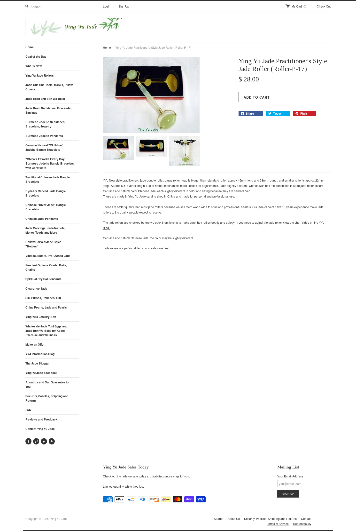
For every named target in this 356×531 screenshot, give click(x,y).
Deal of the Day (35, 56)
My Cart (299, 6)
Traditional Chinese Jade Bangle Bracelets (47, 179)
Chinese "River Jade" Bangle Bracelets (45, 207)
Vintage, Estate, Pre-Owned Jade (47, 256)
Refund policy (302, 524)
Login (106, 6)
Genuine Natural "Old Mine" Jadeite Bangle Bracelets (44, 147)
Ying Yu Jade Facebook (41, 373)
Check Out (324, 6)
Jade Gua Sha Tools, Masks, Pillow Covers (49, 87)
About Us (234, 518)
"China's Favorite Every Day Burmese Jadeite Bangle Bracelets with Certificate (49, 163)
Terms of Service (278, 524)
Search (218, 518)
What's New (33, 66)
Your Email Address (290, 476)
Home (29, 47)
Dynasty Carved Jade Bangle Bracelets (45, 193)
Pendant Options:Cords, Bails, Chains (46, 267)
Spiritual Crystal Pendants (43, 279)
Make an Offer (35, 344)
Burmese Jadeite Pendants (44, 136)
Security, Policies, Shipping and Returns (46, 398)
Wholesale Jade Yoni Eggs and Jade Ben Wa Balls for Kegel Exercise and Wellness (46, 330)
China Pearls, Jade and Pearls (46, 307)
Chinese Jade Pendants (41, 218)
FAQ (28, 410)
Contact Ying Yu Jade (40, 429)
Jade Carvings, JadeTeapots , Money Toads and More (45, 230)
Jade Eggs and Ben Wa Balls (45, 98)
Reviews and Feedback (41, 419)
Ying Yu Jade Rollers (39, 75)
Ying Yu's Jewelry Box (40, 317)
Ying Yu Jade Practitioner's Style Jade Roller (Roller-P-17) (153, 47)
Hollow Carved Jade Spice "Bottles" (43, 244)
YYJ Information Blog (39, 354)
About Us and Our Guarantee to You (47, 384)
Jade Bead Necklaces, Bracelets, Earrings (48, 110)
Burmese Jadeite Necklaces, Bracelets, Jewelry (45, 124)
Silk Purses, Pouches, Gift (43, 298)
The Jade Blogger (37, 363)
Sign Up (123, 6)
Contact (306, 518)
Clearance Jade (36, 288)
